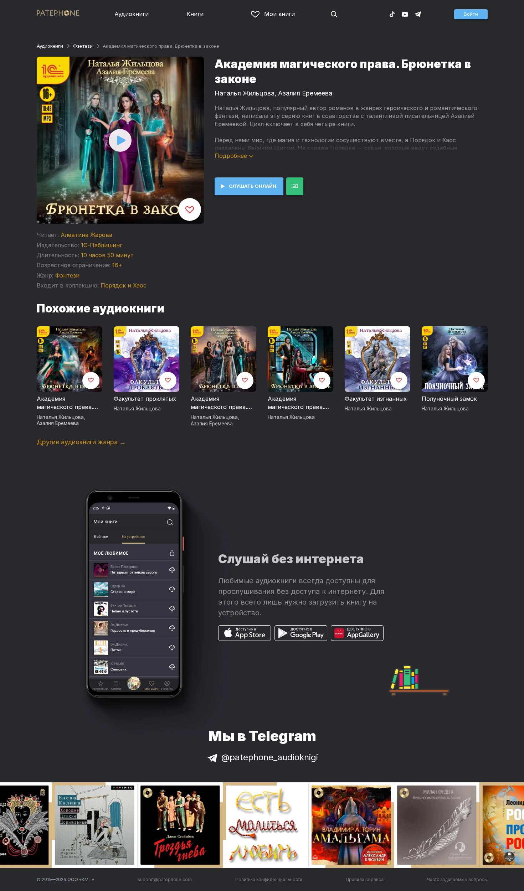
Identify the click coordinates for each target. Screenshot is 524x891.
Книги (195, 13)
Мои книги (279, 13)
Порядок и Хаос (124, 285)
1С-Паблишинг (101, 245)
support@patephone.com (165, 879)
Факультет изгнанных (376, 398)
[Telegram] (417, 13)
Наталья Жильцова (244, 93)
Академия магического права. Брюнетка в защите (296, 403)
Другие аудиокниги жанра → (81, 442)
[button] (471, 14)
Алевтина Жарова (86, 234)
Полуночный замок (449, 398)
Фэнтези (83, 46)
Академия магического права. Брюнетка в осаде (65, 403)
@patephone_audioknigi (269, 757)
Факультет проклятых (145, 398)
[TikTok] (392, 13)
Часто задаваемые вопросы (457, 879)
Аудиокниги (131, 13)
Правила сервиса (365, 879)
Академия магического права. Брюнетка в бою (219, 403)
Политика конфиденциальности (268, 879)
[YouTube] (405, 13)
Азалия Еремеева (305, 93)
